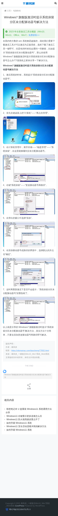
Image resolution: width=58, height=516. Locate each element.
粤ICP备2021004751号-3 (19, 509)
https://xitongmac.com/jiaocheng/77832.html (30, 350)
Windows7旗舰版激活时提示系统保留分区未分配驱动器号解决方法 (27, 376)
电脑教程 (17, 11)
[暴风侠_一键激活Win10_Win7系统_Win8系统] (28, 3)
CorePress (19, 506)
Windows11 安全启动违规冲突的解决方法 (26, 426)
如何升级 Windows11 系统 (19, 423)
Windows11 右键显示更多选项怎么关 (24, 416)
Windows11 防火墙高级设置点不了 (23, 419)
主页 (8, 11)
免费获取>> (34, 35)
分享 (29, 389)
